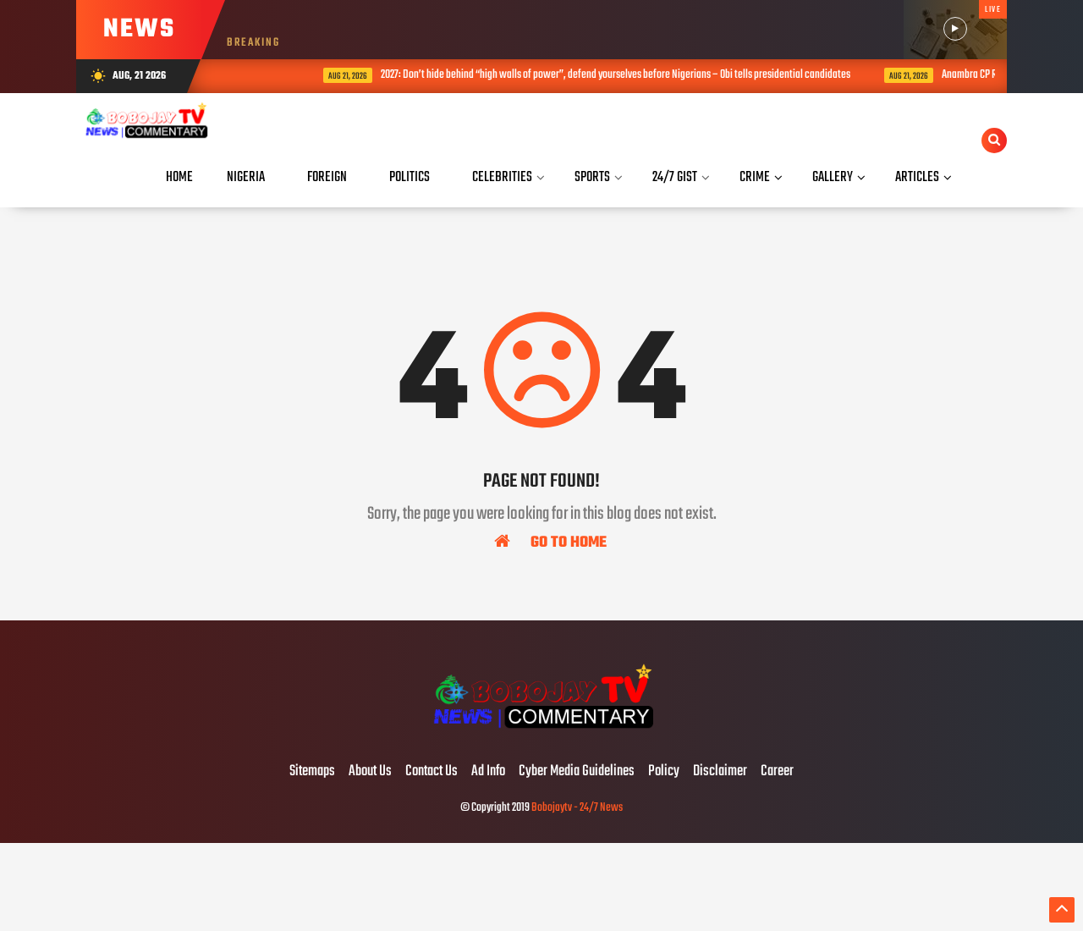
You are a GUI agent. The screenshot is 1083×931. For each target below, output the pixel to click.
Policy (663, 772)
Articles (917, 177)
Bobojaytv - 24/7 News (577, 808)
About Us (370, 772)
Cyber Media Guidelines (577, 772)
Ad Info (488, 772)
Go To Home (567, 542)
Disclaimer (720, 772)
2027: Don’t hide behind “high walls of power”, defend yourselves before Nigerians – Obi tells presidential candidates (598, 75)
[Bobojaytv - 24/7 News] (541, 736)
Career (777, 772)
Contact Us (431, 772)
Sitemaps (312, 772)
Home (179, 177)
